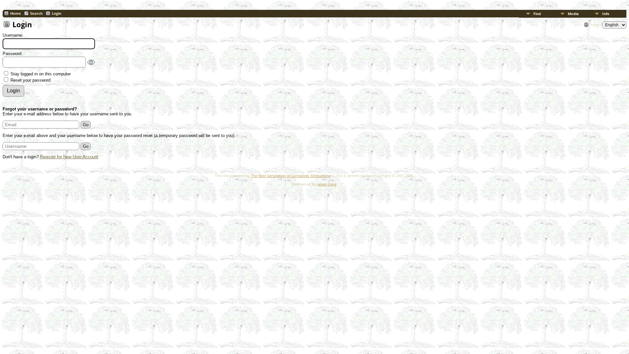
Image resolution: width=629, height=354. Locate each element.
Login (56, 13)
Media (573, 13)
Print (594, 24)
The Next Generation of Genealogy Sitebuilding (291, 175)
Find (537, 13)
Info (605, 13)
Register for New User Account (69, 156)
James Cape (326, 184)
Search (36, 13)
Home (15, 13)
